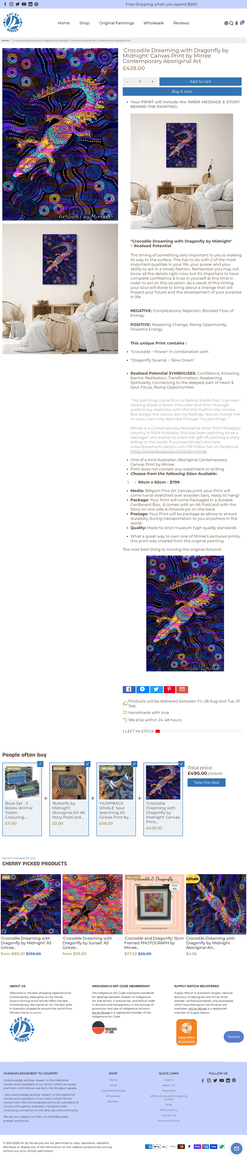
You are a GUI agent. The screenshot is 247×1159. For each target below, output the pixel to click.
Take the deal (206, 782)
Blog (169, 1104)
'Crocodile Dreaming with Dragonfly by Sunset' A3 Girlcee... (87, 943)
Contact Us (168, 1115)
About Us (168, 1085)
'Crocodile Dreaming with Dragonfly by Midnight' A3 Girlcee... (26, 943)
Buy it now (182, 91)
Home (64, 23)
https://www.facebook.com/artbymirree (168, 451)
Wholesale (154, 23)
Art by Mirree (101, 1012)
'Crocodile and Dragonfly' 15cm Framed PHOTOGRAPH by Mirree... (154, 943)
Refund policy (169, 1109)
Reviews (181, 23)
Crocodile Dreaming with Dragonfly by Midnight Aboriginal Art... (210, 943)
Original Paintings (116, 23)
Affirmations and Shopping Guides (169, 1098)
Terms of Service (169, 1120)
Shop (84, 23)
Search (168, 1079)
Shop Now (169, 1090)
